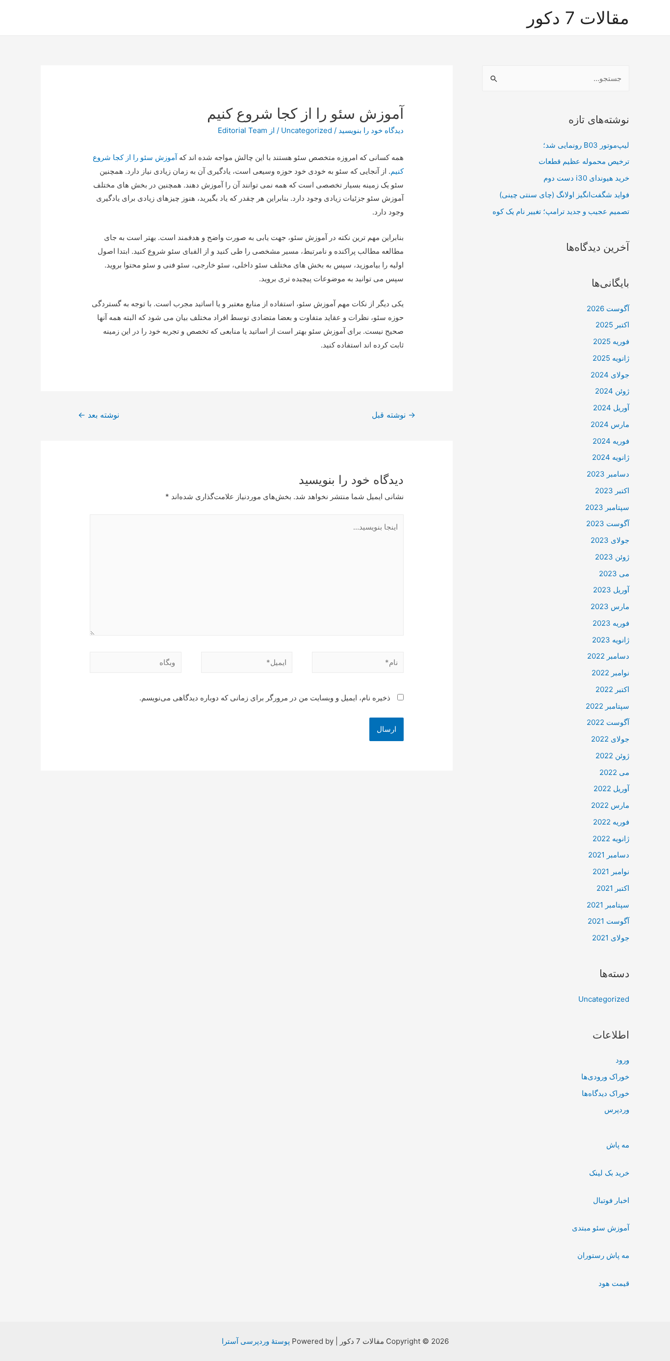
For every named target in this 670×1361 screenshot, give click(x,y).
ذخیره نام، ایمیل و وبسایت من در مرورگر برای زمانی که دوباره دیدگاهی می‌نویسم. (264, 697)
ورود (622, 1060)
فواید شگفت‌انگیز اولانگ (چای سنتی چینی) (564, 194)
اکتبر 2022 (612, 689)
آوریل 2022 (611, 788)
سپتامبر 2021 (608, 904)
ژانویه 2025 (611, 358)
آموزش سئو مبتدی (600, 1227)
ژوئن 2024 (612, 391)
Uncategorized (603, 999)
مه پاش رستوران (603, 1255)
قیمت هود (613, 1283)
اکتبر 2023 (612, 490)
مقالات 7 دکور (578, 17)
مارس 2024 (610, 424)
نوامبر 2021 (611, 871)
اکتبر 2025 (612, 324)
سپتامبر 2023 (607, 507)
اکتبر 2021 (612, 888)
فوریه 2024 (611, 441)
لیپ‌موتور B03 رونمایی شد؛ (586, 145)
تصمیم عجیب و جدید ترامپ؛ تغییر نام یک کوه (560, 211)
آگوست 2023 (607, 523)
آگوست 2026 (608, 308)
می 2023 (614, 573)
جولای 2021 (610, 937)
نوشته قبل (393, 415)
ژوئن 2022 (612, 755)
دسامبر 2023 (608, 474)
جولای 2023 (610, 540)
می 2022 (614, 772)
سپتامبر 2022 (607, 706)
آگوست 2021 (608, 921)
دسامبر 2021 (608, 854)
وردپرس (616, 1109)
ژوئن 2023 (612, 556)
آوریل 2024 (611, 407)
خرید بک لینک (609, 1172)
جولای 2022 (610, 739)
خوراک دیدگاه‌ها (605, 1093)
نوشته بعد (98, 415)
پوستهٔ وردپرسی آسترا (256, 1341)
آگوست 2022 (608, 722)
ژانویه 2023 (610, 639)
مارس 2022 (610, 805)
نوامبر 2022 (610, 672)
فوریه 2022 (611, 822)
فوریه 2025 (611, 341)
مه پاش (617, 1144)
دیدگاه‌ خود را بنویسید (371, 130)
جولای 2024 (610, 374)
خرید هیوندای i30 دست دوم (586, 178)
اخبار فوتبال (611, 1200)
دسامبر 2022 (608, 656)
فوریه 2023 (611, 623)
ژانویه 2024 (610, 457)
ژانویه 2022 (611, 838)
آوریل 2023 (611, 589)
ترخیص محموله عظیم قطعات (584, 161)
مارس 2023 (610, 606)
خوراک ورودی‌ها (605, 1076)
